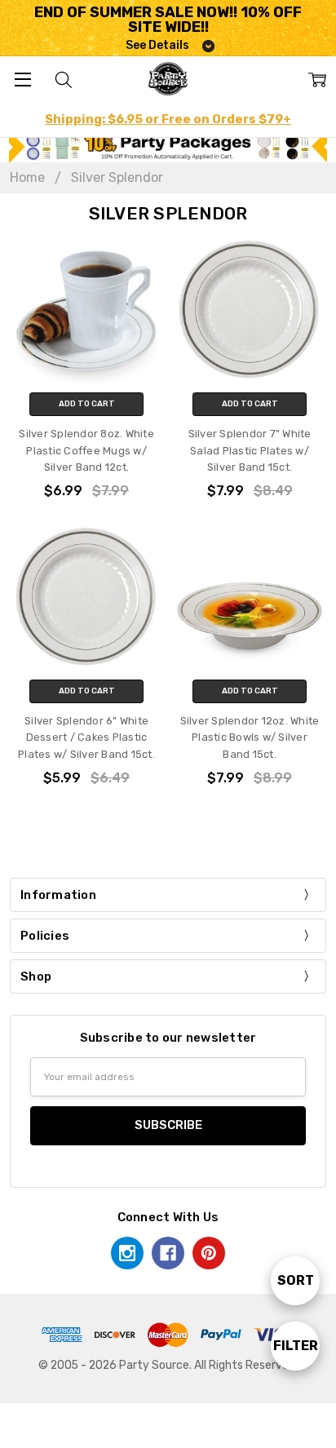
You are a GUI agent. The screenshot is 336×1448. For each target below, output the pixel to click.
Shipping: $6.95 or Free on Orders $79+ (168, 119)
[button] (168, 146)
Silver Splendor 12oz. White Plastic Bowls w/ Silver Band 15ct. (250, 737)
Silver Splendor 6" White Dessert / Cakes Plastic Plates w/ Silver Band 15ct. (86, 737)
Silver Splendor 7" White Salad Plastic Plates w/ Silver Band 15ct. (250, 450)
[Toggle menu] (22, 78)
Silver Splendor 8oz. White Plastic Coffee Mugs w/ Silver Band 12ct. (86, 450)
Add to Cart (87, 404)
